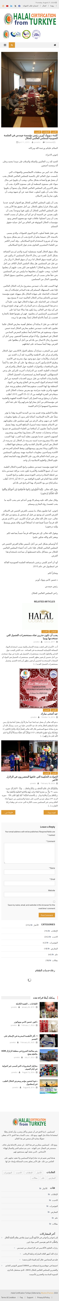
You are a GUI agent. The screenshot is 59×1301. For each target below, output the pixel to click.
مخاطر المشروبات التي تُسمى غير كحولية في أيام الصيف (19, 1067)
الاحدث (37, 132)
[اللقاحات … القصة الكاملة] (49, 1010)
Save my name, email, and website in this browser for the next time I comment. (31, 906)
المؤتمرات (54, 942)
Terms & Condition (8, 1297)
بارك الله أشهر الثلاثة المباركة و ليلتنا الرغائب (40, 1253)
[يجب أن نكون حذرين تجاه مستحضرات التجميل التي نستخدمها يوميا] (29, 616)
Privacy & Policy (43, 1297)
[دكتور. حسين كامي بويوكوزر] (49, 1026)
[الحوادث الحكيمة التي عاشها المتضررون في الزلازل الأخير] (29, 755)
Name (52, 868)
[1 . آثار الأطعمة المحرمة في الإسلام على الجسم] (49, 1040)
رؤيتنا (52, 5)
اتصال (44, 5)
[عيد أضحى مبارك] (29, 688)
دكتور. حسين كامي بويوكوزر (25, 1021)
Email (52, 879)
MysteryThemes (47, 1293)
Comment (50, 841)
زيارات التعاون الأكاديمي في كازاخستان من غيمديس (37, 1247)
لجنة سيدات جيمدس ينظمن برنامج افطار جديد (50, 812)
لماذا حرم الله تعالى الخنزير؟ (6, 812)
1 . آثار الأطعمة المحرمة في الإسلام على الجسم (20, 1037)
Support (30, 1297)
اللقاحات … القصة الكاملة (26, 1003)
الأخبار (54, 132)
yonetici (37, 142)
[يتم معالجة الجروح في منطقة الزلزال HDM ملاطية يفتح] (49, 1055)
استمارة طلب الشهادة (30, 5)
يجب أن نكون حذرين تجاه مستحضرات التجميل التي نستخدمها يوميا (32, 636)
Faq (21, 1297)
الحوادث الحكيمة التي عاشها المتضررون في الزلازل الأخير (32, 778)
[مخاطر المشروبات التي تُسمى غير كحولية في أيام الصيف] (49, 1070)
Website (51, 890)
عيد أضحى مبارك (49, 714)
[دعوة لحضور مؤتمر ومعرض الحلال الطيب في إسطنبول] (49, 1086)
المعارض (54, 948)
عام (56, 954)
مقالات (55, 960)
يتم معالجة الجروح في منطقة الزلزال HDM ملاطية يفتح (19, 1052)
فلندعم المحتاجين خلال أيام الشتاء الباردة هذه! (40, 1259)
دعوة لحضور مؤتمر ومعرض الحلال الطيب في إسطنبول (19, 1082)
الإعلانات (46, 132)
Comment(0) (50, 142)
